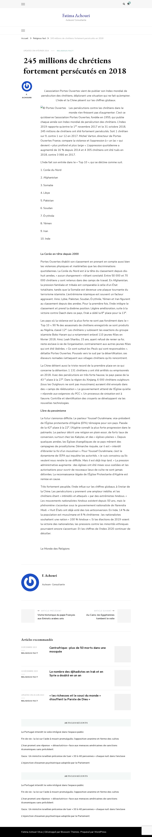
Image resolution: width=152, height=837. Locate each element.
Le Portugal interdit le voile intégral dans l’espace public (52, 732)
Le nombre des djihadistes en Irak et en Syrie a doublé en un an (76, 673)
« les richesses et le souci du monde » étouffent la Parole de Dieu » (75, 697)
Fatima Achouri (76, 15)
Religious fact (65, 51)
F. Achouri (27, 96)
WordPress (100, 832)
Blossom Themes (70, 832)
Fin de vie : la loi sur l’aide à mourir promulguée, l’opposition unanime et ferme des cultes (70, 738)
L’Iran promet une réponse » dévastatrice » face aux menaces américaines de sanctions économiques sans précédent (69, 747)
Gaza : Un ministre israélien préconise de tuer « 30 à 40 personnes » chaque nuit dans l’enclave (73, 756)
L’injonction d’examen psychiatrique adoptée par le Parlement (55, 762)
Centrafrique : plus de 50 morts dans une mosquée (77, 650)
